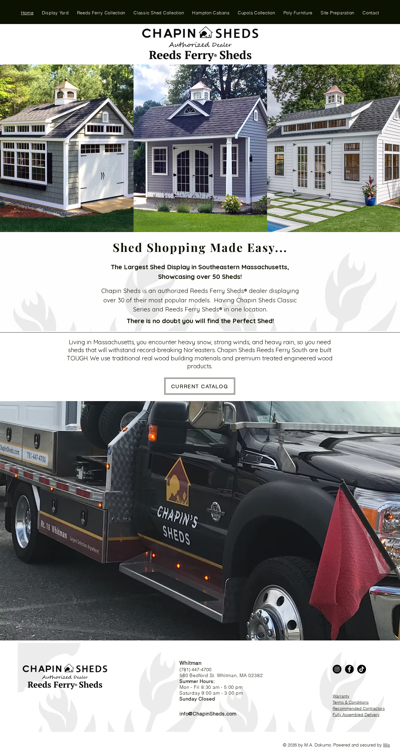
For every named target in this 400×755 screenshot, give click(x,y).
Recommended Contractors (359, 708)
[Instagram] (337, 669)
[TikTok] (361, 669)
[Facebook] (349, 669)
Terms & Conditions (351, 702)
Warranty (341, 696)
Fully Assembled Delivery (356, 714)
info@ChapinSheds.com (208, 713)
